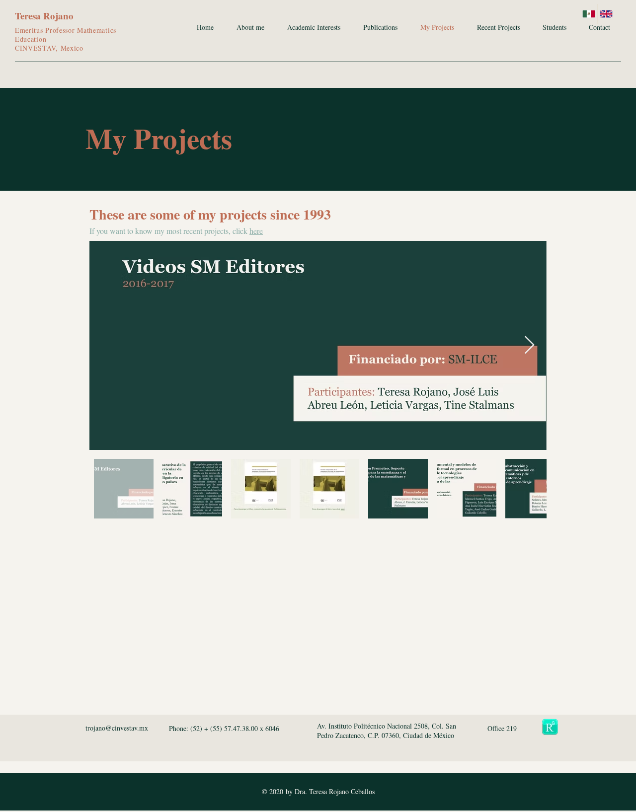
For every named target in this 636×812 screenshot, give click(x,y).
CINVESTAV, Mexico (49, 48)
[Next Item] (529, 345)
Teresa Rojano (44, 15)
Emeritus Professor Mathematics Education (65, 34)
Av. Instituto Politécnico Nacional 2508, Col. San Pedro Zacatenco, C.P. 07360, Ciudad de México (387, 730)
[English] (606, 14)
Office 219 (502, 728)
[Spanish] (588, 14)
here (256, 230)
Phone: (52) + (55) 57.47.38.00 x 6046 (224, 728)
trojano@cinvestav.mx (116, 728)
